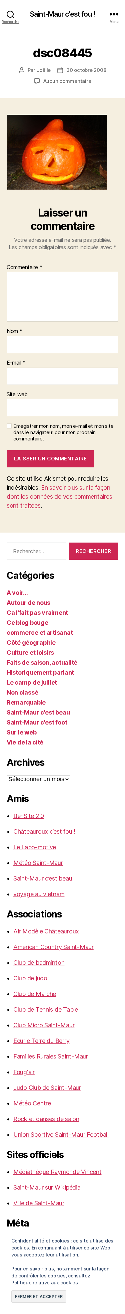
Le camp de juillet (32, 682)
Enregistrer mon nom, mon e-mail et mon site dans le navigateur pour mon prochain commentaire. (63, 432)
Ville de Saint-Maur (38, 1203)
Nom (15, 331)
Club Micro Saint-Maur (43, 1025)
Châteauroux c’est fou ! (44, 831)
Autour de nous (28, 602)
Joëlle (44, 70)
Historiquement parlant (40, 672)
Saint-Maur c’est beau (42, 878)
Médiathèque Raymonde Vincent (57, 1171)
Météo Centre (32, 1103)
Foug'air (24, 1071)
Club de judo (30, 978)
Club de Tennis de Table (45, 1009)
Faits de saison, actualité (42, 662)
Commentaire (25, 267)
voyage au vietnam (38, 894)
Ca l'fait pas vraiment (37, 612)
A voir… (17, 592)
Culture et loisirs (30, 652)
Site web (17, 395)
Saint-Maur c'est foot (37, 722)
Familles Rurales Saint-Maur (50, 1056)
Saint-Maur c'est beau (38, 712)
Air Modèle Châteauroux (46, 931)
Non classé (22, 692)
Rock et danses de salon (46, 1118)
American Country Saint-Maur (53, 946)
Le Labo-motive (34, 847)
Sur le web (21, 732)
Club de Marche (34, 993)
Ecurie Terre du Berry (41, 1040)
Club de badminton (38, 962)
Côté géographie (31, 642)
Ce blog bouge (27, 622)
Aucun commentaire (67, 81)
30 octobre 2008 (86, 70)
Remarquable (26, 702)
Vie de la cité (25, 742)
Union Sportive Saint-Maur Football (61, 1134)
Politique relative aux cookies (44, 1282)
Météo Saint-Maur (38, 862)
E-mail (16, 363)
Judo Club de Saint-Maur (47, 1087)
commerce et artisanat (40, 632)
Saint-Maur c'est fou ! (62, 14)
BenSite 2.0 (28, 815)
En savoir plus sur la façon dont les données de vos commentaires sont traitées (59, 496)
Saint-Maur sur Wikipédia (47, 1187)
